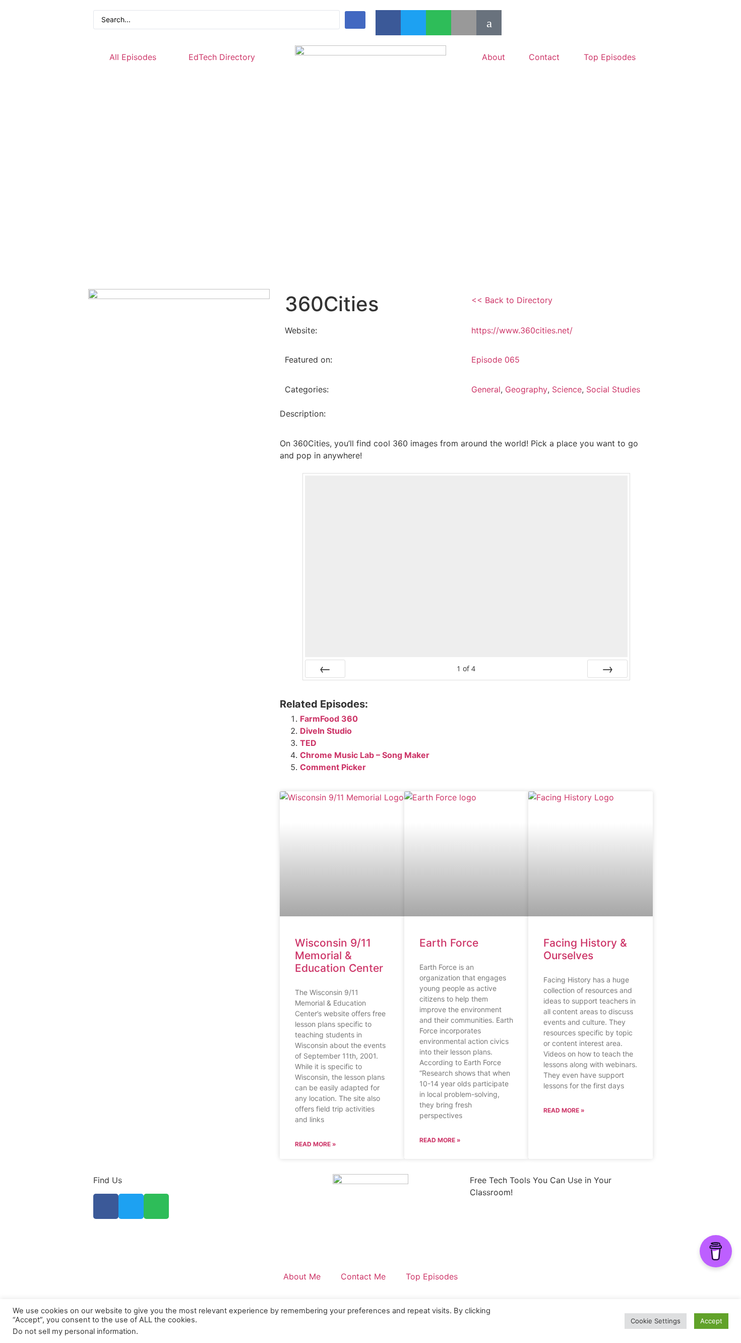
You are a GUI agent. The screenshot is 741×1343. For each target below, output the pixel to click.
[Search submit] (355, 20)
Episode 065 (495, 360)
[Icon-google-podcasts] (489, 22)
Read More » (315, 1144)
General (486, 389)
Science (567, 389)
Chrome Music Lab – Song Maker (364, 755)
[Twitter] (413, 22)
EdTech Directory (222, 57)
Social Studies (613, 389)
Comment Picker (333, 767)
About (493, 57)
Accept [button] (711, 1321)
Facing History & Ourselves (585, 949)
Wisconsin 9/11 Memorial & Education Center (339, 955)
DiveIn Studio (326, 731)
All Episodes (132, 57)
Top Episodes (610, 57)
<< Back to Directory (511, 300)
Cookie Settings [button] (656, 1321)
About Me (302, 1276)
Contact (544, 57)
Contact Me (363, 1276)
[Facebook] (388, 22)
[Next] (607, 669)
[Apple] (463, 22)
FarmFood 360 (329, 719)
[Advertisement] (370, 208)
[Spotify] (438, 22)
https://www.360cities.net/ (522, 330)
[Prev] (325, 669)
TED (308, 743)
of (466, 668)
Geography (526, 389)
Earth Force (448, 943)
